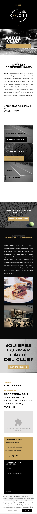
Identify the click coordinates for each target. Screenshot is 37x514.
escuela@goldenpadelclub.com (13, 450)
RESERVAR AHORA (16, 139)
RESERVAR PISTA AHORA (18, 219)
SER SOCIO (19, 5)
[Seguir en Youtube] (16, 455)
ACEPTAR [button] (27, 510)
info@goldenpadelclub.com (12, 442)
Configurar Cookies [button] (12, 510)
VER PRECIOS (13, 177)
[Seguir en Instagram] (13, 455)
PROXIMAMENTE (14, 158)
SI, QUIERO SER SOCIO (18, 367)
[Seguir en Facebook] (6, 455)
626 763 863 (12, 386)
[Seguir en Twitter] (9, 455)
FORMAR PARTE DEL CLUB (18, 46)
